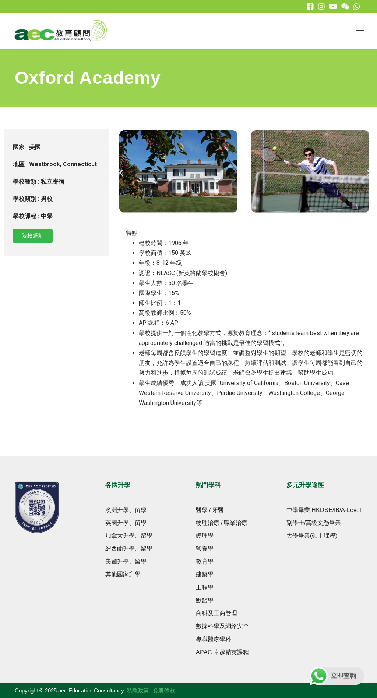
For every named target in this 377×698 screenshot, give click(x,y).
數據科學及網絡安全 (222, 626)
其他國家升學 (123, 574)
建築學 (205, 574)
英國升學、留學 (126, 523)
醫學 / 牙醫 (210, 510)
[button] (121, 173)
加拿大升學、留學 (128, 536)
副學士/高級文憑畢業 (313, 523)
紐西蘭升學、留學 (128, 548)
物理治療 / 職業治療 (221, 523)
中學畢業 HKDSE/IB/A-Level (323, 510)
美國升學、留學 (126, 561)
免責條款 (164, 690)
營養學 (205, 548)
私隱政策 (138, 690)
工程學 (205, 587)
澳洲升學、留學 (126, 510)
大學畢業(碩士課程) (311, 536)
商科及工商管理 (216, 613)
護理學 (205, 536)
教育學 (205, 561)
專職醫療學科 (213, 639)
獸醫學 (205, 600)
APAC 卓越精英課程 (222, 652)
